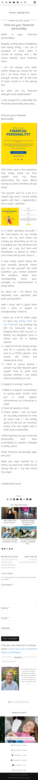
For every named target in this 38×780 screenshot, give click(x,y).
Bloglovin (19, 770)
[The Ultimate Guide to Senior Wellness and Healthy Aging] (28, 532)
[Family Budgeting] (19, 9)
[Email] (30, 499)
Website (5, 628)
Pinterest (19, 760)
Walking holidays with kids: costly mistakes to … (28, 522)
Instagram (20, 750)
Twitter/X (20, 745)
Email (5, 618)
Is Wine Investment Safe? (28, 559)
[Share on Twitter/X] (7, 549)
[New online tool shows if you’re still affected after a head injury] (10, 513)
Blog (27, 21)
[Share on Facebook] (5, 549)
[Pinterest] (10, 2)
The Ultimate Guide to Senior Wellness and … (28, 542)
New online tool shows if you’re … (10, 521)
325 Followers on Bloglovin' (19, 702)
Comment (7, 584)
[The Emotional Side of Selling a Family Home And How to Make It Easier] (10, 532)
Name (5, 608)
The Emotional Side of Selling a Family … (10, 541)
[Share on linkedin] (12, 549)
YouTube (20, 765)
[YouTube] (14, 2)
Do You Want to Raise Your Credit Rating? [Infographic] (9, 562)
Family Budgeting (21, 775)
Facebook (19, 755)
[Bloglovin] (21, 2)
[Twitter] (3, 2)
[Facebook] (18, 2)
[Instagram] (6, 2)
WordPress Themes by (19, 777)
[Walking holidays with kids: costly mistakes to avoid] (28, 513)
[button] (35, 2)
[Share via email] (2, 549)
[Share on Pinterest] (9, 549)
